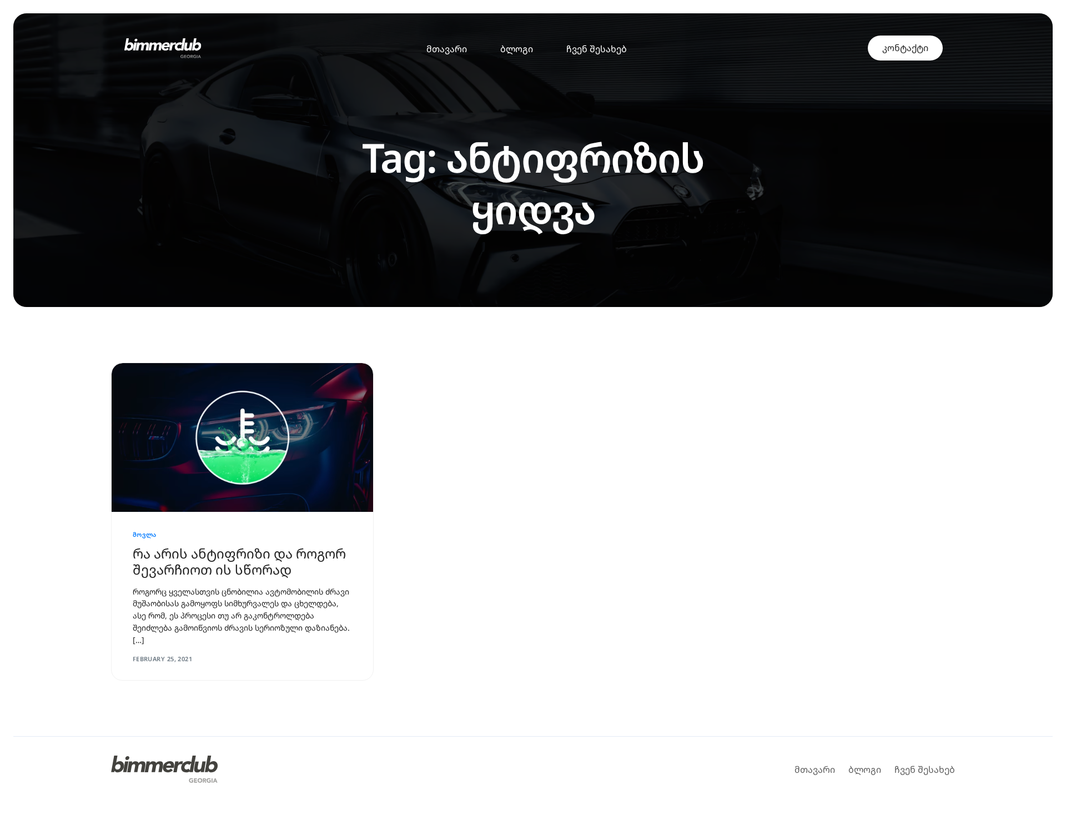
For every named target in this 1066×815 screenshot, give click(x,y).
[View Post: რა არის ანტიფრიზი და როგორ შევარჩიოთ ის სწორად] (242, 437)
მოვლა (145, 534)
